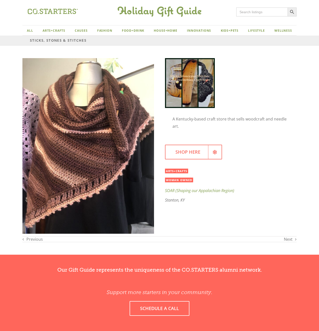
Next (288, 239)
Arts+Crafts (176, 171)
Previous (34, 239)
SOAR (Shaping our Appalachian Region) (199, 190)
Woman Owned (179, 180)
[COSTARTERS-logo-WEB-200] (53, 10)
